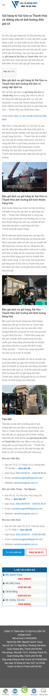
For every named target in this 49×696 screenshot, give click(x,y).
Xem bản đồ (24, 468)
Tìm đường (5, 694)
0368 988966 (24, 604)
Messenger (34, 694)
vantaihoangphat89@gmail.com (26, 478)
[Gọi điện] (24, 690)
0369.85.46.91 (39, 504)
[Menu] (4, 4)
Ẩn (13, 71)
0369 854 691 (24, 595)
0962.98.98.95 (23, 473)
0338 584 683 (24, 587)
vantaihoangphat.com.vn (26, 483)
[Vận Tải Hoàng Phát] (24, 5)
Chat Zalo (15, 694)
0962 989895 (24, 579)
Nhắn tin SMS (43, 694)
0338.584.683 (39, 534)
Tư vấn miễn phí (14, 552)
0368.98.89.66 (39, 473)
